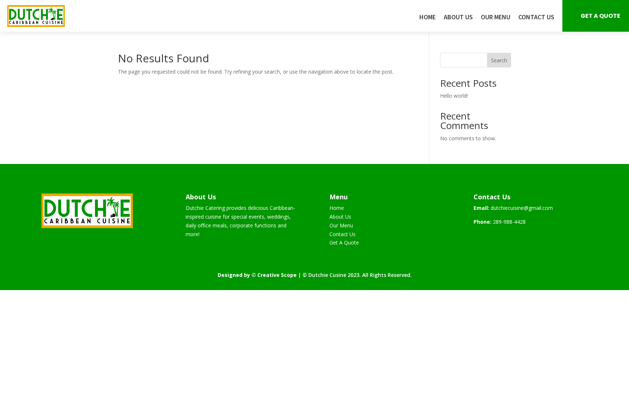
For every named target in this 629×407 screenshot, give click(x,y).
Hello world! (454, 95)
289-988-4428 (509, 221)
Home (427, 18)
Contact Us (536, 18)
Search (499, 60)
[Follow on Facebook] (479, 238)
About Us (458, 18)
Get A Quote (600, 16)
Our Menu (495, 18)
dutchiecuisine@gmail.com (522, 207)
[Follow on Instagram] (494, 238)
